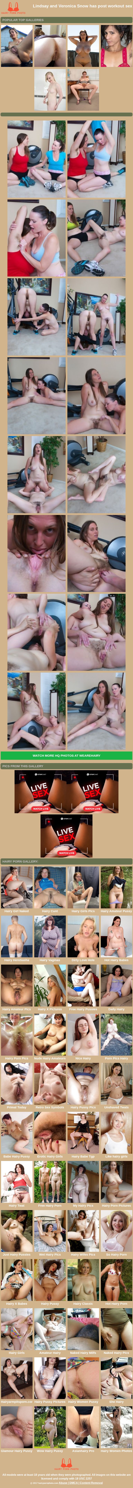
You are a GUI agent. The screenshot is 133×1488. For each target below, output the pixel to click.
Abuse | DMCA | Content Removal (81, 1482)
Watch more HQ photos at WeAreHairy (66, 755)
